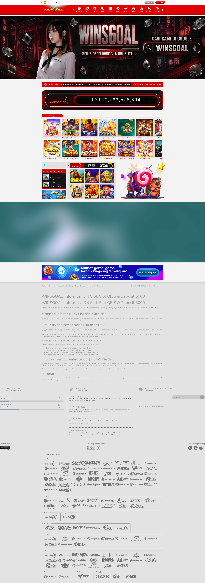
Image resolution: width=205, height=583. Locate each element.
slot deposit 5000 (106, 363)
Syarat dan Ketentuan (96, 286)
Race (102, 11)
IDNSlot (47, 318)
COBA (78, 174)
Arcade (133, 11)
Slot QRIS (45, 329)
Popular (125, 11)
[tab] (77, 165)
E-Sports (149, 11)
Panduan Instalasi (186, 240)
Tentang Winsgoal (48, 286)
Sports (118, 11)
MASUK (149, 2)
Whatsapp (177, 397)
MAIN (53, 128)
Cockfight (157, 11)
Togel (110, 11)
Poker (141, 11)
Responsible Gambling (65, 286)
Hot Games (79, 11)
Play (65, 102)
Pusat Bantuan (80, 286)
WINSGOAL (45, 307)
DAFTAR (160, 2)
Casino (95, 11)
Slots (87, 11)
